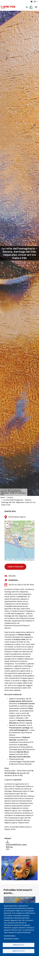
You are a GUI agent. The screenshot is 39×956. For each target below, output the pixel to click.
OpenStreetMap (20, 560)
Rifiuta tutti (18, 945)
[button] (19, 539)
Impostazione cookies (11, 938)
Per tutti (12, 576)
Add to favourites (16, 567)
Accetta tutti (18, 951)
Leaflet (9, 560)
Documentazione (9, 935)
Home (2, 498)
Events (10, 498)
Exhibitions (13, 580)
